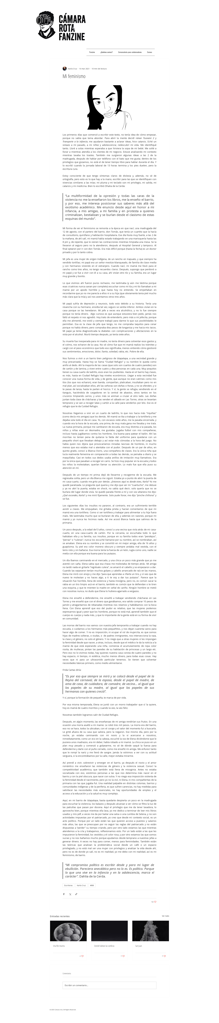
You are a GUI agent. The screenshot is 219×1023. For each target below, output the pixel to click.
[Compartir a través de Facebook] (64, 894)
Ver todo (165, 916)
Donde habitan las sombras (104, 945)
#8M (92, 885)
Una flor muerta (59, 945)
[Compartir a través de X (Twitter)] (70, 894)
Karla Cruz (81, 885)
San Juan (138, 945)
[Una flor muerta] (68, 931)
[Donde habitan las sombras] (109, 931)
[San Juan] (150, 931)
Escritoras (68, 885)
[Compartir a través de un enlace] (76, 894)
